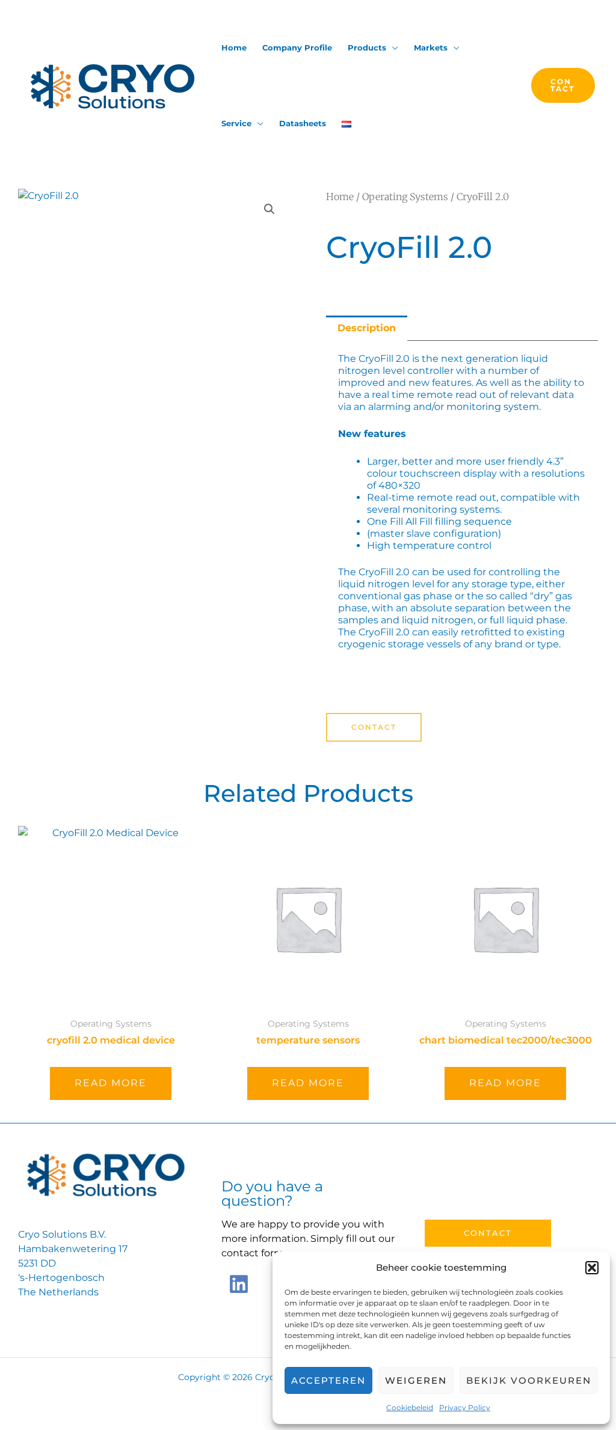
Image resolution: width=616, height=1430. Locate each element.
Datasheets (302, 123)
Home (234, 47)
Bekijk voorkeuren (528, 1380)
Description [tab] (366, 328)
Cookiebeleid (409, 1407)
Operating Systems (405, 197)
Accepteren (328, 1380)
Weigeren (416, 1380)
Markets (431, 47)
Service (236, 123)
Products (367, 47)
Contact (488, 1233)
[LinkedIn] (238, 1284)
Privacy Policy (464, 1407)
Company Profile (297, 47)
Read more (111, 1083)
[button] (592, 1268)
